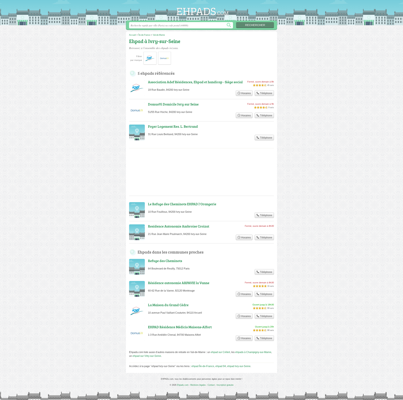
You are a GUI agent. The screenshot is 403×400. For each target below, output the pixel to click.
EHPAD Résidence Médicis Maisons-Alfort (180, 326)
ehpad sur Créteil (220, 352)
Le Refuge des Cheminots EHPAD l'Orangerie (182, 203)
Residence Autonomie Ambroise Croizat (178, 226)
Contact (211, 385)
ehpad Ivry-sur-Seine (238, 366)
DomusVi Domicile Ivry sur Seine (173, 104)
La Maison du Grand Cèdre (168, 304)
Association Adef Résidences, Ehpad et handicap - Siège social (195, 81)
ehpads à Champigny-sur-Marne (253, 352)
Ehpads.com (201, 11)
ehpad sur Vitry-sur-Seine (147, 356)
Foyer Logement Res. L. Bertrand (173, 126)
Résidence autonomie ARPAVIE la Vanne (178, 282)
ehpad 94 (220, 366)
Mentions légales (198, 385)
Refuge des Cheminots (165, 260)
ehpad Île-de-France (202, 366)
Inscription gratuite (225, 385)
